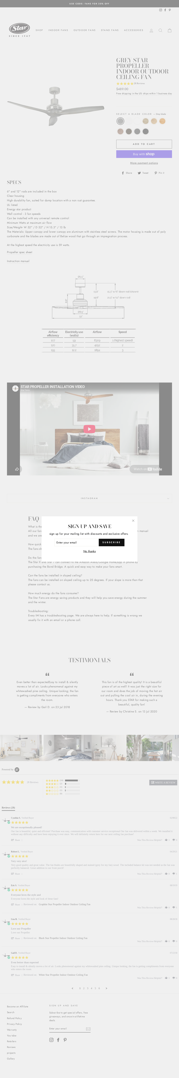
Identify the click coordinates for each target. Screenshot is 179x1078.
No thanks (89, 551)
